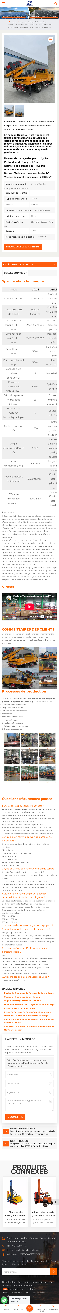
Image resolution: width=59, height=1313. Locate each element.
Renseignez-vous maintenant (24, 247)
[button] (55, 1202)
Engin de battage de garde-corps (33, 22)
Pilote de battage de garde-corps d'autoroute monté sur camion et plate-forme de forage (27, 1014)
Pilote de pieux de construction (20, 1008)
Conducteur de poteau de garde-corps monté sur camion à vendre (29, 1021)
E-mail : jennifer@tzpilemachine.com (24, 1250)
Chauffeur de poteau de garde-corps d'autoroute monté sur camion (29, 1028)
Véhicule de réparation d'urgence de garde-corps (29, 1004)
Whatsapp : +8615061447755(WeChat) (25, 1254)
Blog (6, 1292)
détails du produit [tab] (15, 273)
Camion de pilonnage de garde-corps (23, 997)
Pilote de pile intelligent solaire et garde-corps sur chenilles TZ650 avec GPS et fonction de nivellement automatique (16, 1214)
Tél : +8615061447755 (17, 1246)
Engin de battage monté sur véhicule (22, 1000)
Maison (13, 22)
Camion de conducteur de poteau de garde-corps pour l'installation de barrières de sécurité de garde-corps (27, 1063)
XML (27, 1292)
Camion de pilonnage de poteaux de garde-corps (29, 993)
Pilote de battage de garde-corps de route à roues (43, 1214)
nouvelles (17, 1292)
